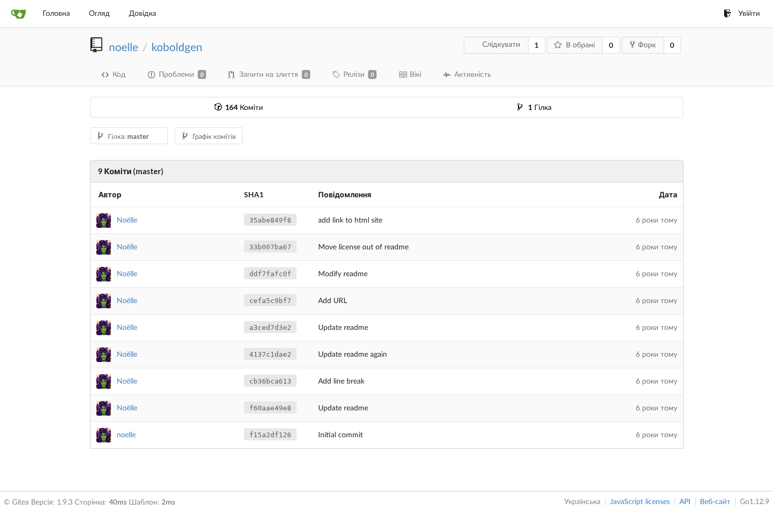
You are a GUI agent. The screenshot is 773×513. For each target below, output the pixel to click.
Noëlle (127, 220)
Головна (56, 13)
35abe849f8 (270, 220)
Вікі (415, 74)
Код (119, 74)
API (684, 502)
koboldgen (176, 47)
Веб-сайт (715, 502)
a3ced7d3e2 (270, 327)
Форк (647, 45)
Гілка (540, 108)
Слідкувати (501, 44)
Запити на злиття (273, 74)
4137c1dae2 (270, 354)
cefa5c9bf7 (270, 301)
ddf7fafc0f (270, 274)
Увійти (749, 13)
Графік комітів (214, 137)
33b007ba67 (270, 247)
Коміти (244, 108)
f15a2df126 (270, 435)
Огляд (99, 13)
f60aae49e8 (270, 408)
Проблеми (181, 74)
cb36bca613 (270, 381)
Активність (472, 74)
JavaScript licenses (640, 502)
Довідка (142, 13)
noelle (123, 47)
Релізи (358, 74)
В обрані (580, 45)
